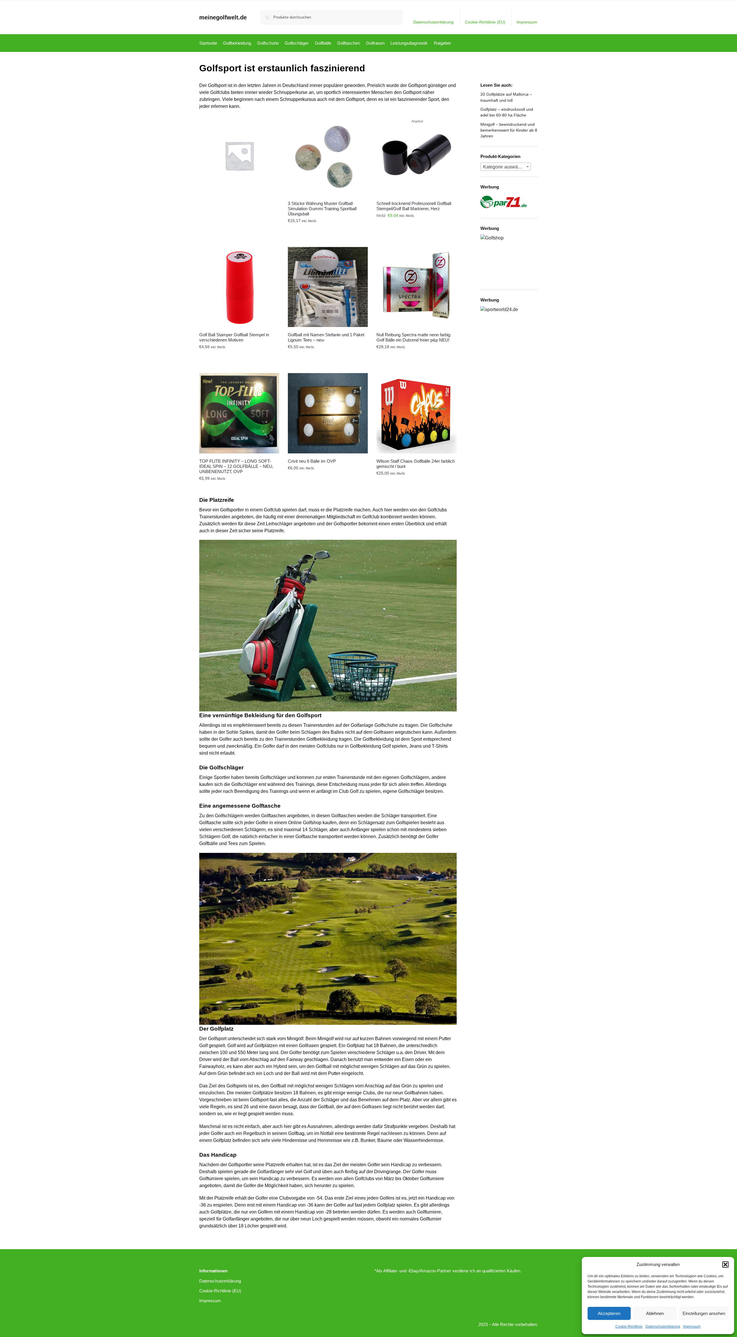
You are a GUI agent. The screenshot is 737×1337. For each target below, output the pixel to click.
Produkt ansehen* (239, 229)
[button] (725, 1264)
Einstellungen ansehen (704, 1313)
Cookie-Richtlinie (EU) (485, 22)
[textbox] (506, 167)
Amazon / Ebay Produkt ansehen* (328, 229)
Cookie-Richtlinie (629, 1327)
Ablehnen (655, 1313)
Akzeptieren (609, 1313)
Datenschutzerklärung (662, 1327)
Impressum (692, 1327)
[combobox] (505, 167)
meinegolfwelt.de (223, 17)
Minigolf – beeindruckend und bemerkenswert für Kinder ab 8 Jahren (508, 130)
